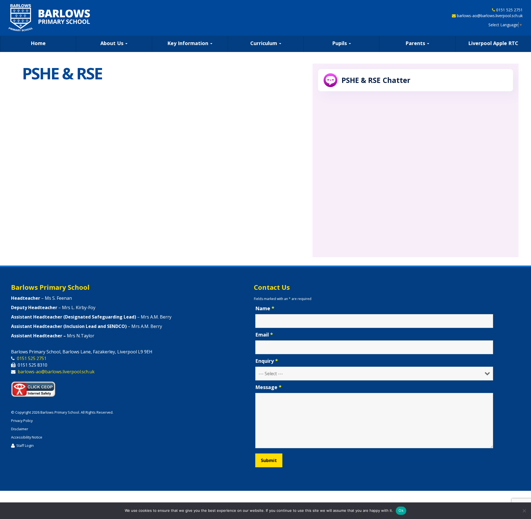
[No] (524, 510)
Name (264, 308)
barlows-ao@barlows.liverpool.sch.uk (490, 15)
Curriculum (264, 43)
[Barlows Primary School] (49, 17)
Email (264, 334)
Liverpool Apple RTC (493, 43)
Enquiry (266, 361)
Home (38, 43)
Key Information (188, 43)
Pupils (340, 43)
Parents (415, 43)
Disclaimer (19, 428)
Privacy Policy (22, 420)
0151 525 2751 (509, 9)
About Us (112, 43)
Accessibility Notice (26, 437)
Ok (401, 510)
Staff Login (25, 445)
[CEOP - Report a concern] (36, 388)
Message (268, 387)
